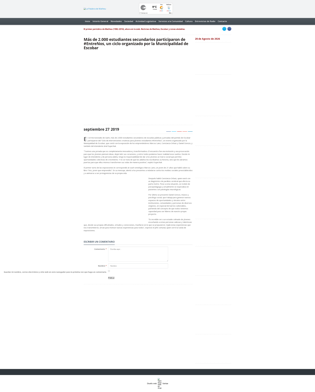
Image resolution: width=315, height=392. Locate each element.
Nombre (102, 266)
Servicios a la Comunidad (170, 21)
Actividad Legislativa (146, 21)
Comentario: (100, 249)
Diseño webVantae (157, 383)
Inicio (87, 21)
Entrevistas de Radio (205, 21)
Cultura (188, 21)
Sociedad (128, 21)
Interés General (100, 21)
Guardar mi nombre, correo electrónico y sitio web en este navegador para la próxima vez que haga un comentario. (55, 272)
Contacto (222, 21)
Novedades (116, 21)
